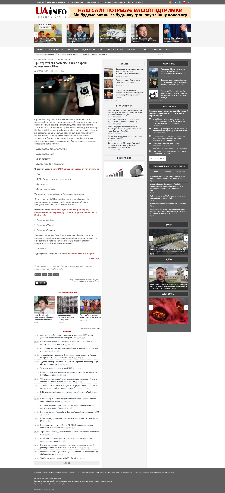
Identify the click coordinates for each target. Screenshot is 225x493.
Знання (130, 50)
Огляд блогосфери (56, 2)
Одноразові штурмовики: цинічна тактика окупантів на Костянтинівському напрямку (129, 71)
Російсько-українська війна (47, 54)
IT (110, 472)
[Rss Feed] (170, 2)
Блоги (124, 64)
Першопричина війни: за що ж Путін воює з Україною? (128, 81)
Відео (138, 2)
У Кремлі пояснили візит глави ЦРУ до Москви (168, 204)
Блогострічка (92, 2)
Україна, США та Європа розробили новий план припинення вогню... (173, 40)
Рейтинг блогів (161, 472)
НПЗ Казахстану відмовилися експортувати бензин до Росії (65, 392)
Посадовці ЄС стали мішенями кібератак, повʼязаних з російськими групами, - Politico (173, 71)
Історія (95, 472)
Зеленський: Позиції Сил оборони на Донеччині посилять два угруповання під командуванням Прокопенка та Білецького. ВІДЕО (168, 286)
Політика (41, 50)
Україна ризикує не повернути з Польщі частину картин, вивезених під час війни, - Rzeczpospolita (67, 319)
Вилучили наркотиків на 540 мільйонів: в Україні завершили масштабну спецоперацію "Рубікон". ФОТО (169, 252)
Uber (50, 275)
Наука (90, 472)
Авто (106, 472)
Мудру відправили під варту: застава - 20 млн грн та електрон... (79, 40)
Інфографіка (124, 158)
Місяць (168, 171)
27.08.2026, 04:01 (114, 133)
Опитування (169, 106)
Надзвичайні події (92, 50)
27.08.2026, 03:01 (114, 149)
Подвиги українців (99, 54)
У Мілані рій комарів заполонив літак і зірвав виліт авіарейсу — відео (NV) (123, 121)
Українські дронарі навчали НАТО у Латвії (58, 458)
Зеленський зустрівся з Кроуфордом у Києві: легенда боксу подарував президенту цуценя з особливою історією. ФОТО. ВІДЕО (168, 211)
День (156, 171)
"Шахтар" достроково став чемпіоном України (90, 316)
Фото (130, 2)
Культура (118, 50)
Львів (56, 275)
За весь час (181, 171)
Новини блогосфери (62, 60)
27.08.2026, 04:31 (114, 124)
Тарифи (85, 54)
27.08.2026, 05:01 (114, 117)
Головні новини (46, 472)
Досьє (108, 2)
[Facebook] (174, 2)
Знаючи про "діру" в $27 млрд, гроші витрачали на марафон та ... (112, 40)
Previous (35, 34)
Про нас (37, 484)
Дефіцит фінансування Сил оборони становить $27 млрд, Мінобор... (144, 40)
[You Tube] (183, 2)
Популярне (179, 166)
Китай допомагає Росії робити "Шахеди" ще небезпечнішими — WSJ (69, 412)
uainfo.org (58, 481)
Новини (67, 331)
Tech (142, 50)
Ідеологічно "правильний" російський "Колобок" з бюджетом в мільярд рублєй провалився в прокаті (130, 93)
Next (189, 34)
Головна (40, 2)
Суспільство (56, 50)
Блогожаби (119, 2)
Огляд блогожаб (75, 2)
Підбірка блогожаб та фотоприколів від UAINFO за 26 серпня (46, 40)
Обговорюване (161, 166)
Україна (38, 275)
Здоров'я (156, 50)
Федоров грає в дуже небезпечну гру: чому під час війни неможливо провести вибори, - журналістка (174, 82)
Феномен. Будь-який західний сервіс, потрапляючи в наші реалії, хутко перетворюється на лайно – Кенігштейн (65, 212)
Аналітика (169, 64)
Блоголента (151, 472)
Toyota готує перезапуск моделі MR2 (56, 368)
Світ (107, 50)
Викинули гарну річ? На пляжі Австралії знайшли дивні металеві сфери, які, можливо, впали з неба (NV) (124, 145)
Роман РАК (94, 258)
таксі (44, 275)
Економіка (72, 50)
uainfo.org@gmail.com (64, 484)
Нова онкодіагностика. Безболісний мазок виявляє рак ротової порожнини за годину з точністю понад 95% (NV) (125, 112)
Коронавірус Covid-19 (70, 54)
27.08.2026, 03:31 (114, 140)
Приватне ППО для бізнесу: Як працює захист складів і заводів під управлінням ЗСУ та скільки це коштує (174, 94)
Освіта (101, 472)
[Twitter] (179, 2)
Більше (67, 463)
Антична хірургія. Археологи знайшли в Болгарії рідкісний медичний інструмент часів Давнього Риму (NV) (124, 129)
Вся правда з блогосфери (43, 60)
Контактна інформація (48, 484)
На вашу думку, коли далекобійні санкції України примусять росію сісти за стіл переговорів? (168, 113)
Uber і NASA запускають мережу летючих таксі (75, 169)
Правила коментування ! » (90, 329)
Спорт (168, 50)
